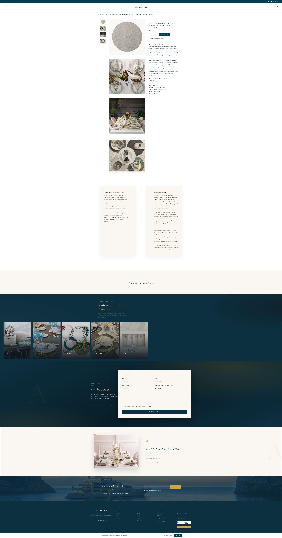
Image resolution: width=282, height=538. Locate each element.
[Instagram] (95, 520)
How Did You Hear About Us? (164, 385)
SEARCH (7, 6)
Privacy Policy (148, 406)
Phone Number (126, 385)
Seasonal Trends (140, 518)
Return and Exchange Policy (182, 513)
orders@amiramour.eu (161, 511)
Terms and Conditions (181, 518)
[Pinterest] (98, 520)
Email (157, 378)
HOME (102, 14)
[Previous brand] (178, 316)
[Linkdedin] (103, 520)
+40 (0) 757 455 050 (160, 513)
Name (123, 378)
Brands (160, 11)
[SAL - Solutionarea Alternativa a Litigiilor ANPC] (184, 523)
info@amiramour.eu (109, 217)
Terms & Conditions (138, 406)
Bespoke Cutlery (120, 520)
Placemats (113, 14)
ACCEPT (178, 535)
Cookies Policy (179, 511)
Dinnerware (119, 515)
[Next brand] (182, 316)
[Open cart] (277, 6)
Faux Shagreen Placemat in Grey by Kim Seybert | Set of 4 (162, 25)
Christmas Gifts (139, 520)
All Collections (119, 511)
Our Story (143, 11)
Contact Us (139, 511)
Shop (121, 11)
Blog (152, 11)
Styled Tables (131, 11)
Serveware (118, 518)
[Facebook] (101, 520)
